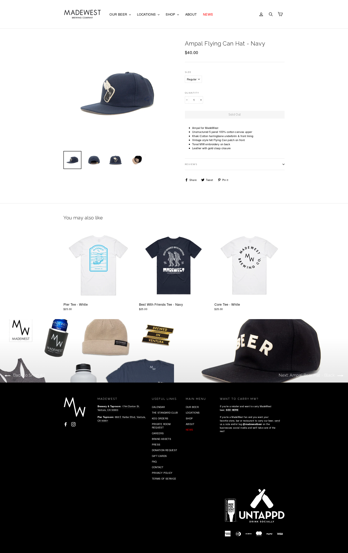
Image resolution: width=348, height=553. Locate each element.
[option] (117, 93)
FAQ (154, 461)
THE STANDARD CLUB (165, 412)
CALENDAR (158, 407)
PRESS (156, 444)
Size (188, 72)
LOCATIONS (147, 14)
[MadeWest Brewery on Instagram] (73, 424)
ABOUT (191, 14)
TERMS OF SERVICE (164, 478)
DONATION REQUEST (164, 450)
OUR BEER (118, 14)
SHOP (171, 14)
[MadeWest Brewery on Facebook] (65, 424)
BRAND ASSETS (161, 439)
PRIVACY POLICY (162, 472)
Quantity (192, 93)
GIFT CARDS (159, 456)
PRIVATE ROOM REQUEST (161, 425)
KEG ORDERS (160, 418)
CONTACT (157, 467)
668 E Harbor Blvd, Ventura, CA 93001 (122, 418)
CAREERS (158, 433)
